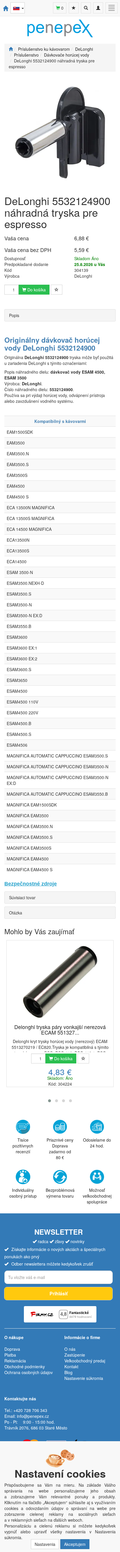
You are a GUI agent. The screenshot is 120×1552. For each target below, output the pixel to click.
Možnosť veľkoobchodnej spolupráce (97, 1196)
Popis (14, 315)
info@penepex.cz (33, 1416)
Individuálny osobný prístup (23, 1193)
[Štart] (11, 49)
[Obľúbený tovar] (74, 7)
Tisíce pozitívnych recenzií (23, 1145)
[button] (49, 1101)
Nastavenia (45, 1544)
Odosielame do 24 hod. (97, 1143)
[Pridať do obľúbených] (56, 290)
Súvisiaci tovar (22, 897)
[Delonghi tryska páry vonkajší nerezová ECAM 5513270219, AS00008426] (60, 982)
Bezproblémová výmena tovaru (60, 1193)
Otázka (15, 913)
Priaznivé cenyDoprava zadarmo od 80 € (60, 1148)
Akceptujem (75, 1544)
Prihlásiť (59, 1293)
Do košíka (36, 290)
